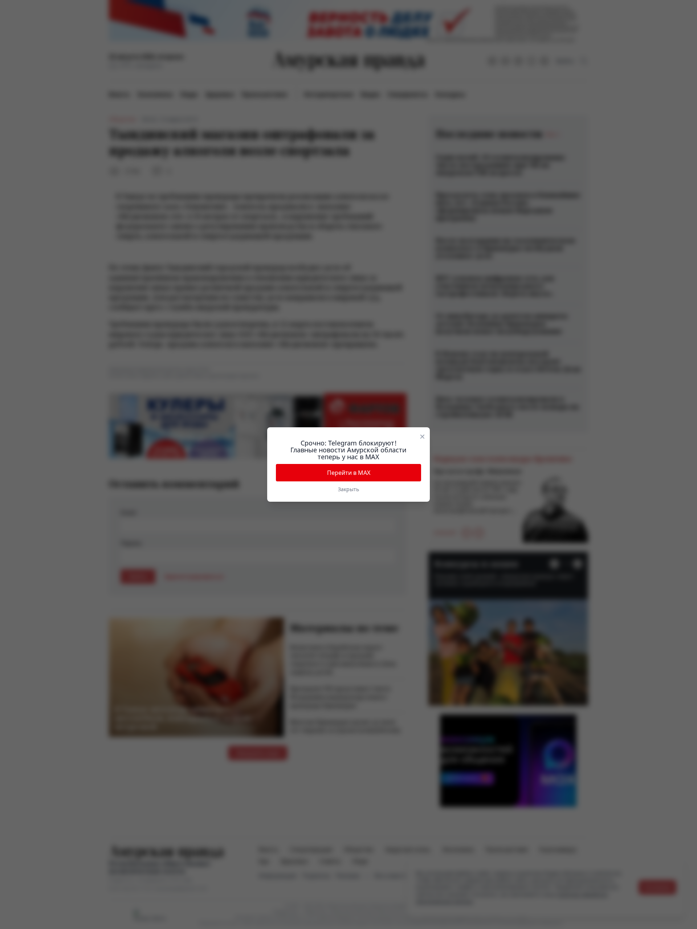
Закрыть (348, 489)
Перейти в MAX (348, 473)
